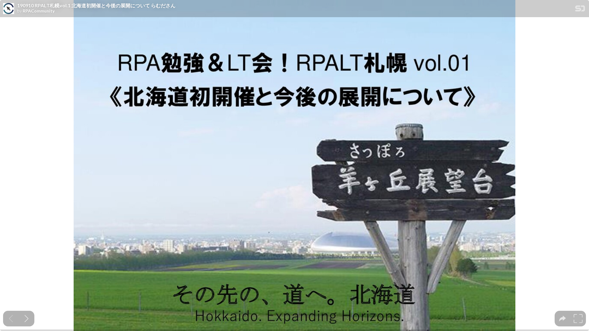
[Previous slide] (11, 318)
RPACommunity (39, 11)
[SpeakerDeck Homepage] (580, 10)
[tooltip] (562, 318)
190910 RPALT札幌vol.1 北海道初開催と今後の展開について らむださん (96, 5)
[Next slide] (26, 318)
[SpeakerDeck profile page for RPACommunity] (8, 9)
